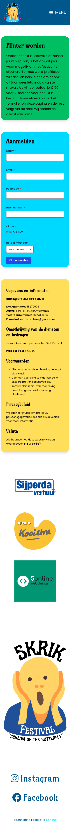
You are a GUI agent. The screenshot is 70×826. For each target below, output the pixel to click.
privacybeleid (51, 417)
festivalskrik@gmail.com (40, 319)
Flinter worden (18, 260)
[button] (58, 12)
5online (51, 820)
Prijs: (9, 231)
